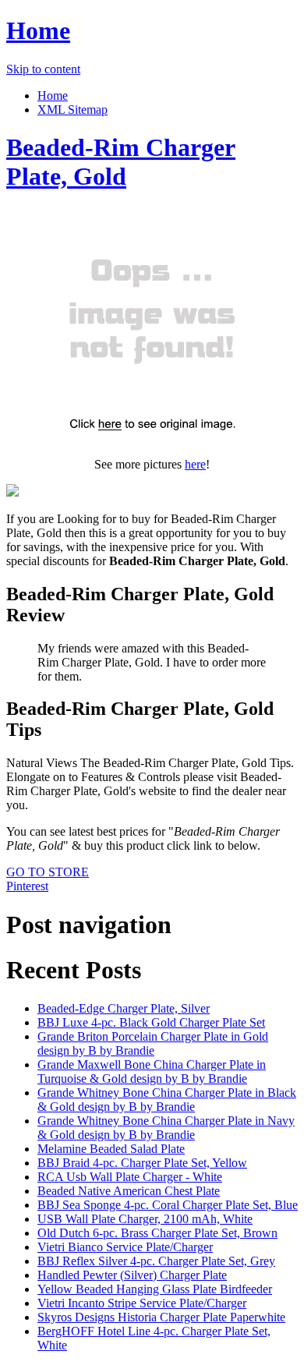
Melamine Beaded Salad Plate (111, 1148)
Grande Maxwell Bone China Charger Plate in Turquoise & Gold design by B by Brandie (151, 1071)
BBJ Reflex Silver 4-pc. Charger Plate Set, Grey (156, 1261)
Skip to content (43, 69)
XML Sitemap (72, 109)
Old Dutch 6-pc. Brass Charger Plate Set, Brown (157, 1232)
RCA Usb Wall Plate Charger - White (129, 1176)
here (195, 464)
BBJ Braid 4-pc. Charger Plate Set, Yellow (142, 1162)
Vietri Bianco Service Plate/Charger (125, 1247)
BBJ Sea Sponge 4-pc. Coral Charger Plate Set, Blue (167, 1204)
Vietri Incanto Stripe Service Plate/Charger (141, 1303)
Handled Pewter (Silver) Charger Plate (132, 1275)
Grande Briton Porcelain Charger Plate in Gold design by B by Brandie (152, 1043)
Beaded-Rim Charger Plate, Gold (120, 161)
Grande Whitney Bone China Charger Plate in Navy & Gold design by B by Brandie (166, 1127)
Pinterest (27, 886)
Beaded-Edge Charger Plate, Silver (123, 1008)
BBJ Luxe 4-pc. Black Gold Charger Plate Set (151, 1022)
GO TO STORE (47, 872)
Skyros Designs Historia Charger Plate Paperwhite (161, 1317)
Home (38, 30)
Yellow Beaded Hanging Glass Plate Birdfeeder (154, 1289)
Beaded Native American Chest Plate (128, 1190)
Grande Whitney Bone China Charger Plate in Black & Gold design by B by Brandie (166, 1099)
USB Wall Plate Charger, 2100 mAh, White (145, 1218)
